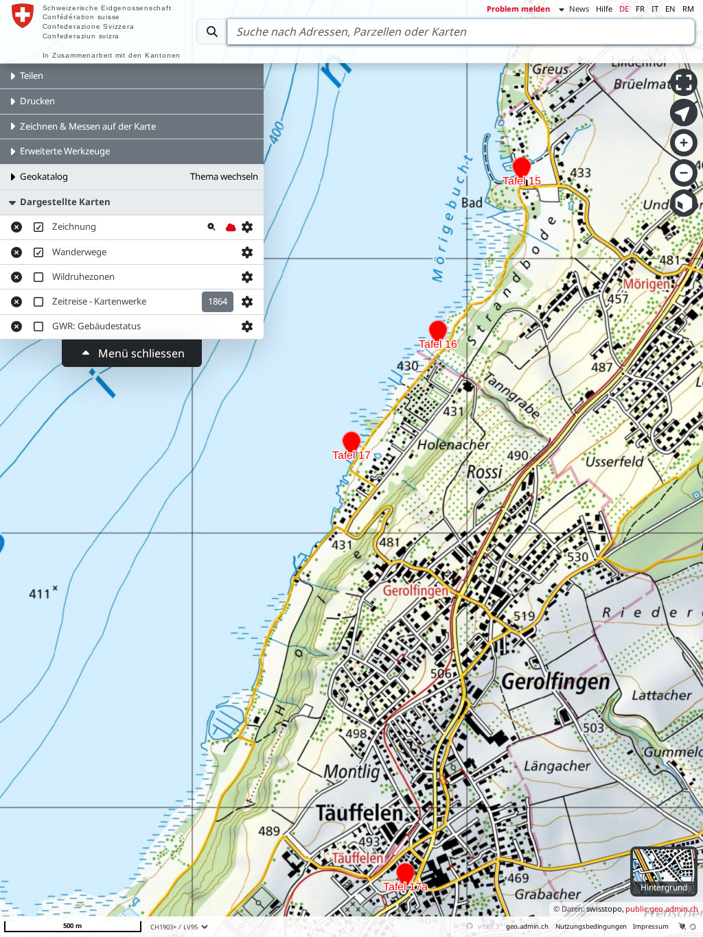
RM (688, 8)
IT (655, 8)
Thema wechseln (224, 176)
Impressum (651, 926)
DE (624, 8)
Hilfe (604, 8)
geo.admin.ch (527, 926)
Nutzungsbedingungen (591, 926)
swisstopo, (605, 908)
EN (670, 8)
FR (640, 8)
